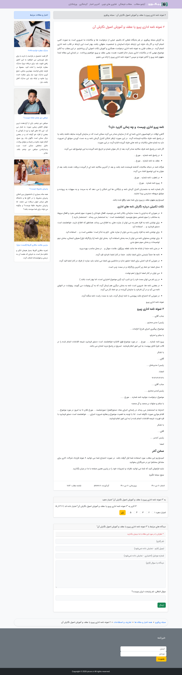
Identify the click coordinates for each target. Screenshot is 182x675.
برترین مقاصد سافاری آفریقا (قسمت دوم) (32, 245)
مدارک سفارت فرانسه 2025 (38, 50)
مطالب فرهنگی (125, 4)
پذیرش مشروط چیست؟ (38, 188)
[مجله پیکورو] (158, 4)
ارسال (161, 605)
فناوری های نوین (109, 4)
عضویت (161, 659)
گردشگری (83, 4)
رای (122, 512)
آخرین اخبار (95, 4)
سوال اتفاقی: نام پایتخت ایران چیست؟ (149, 591)
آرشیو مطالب (139, 4)
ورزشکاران (73, 4)
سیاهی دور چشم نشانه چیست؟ (35, 117)
